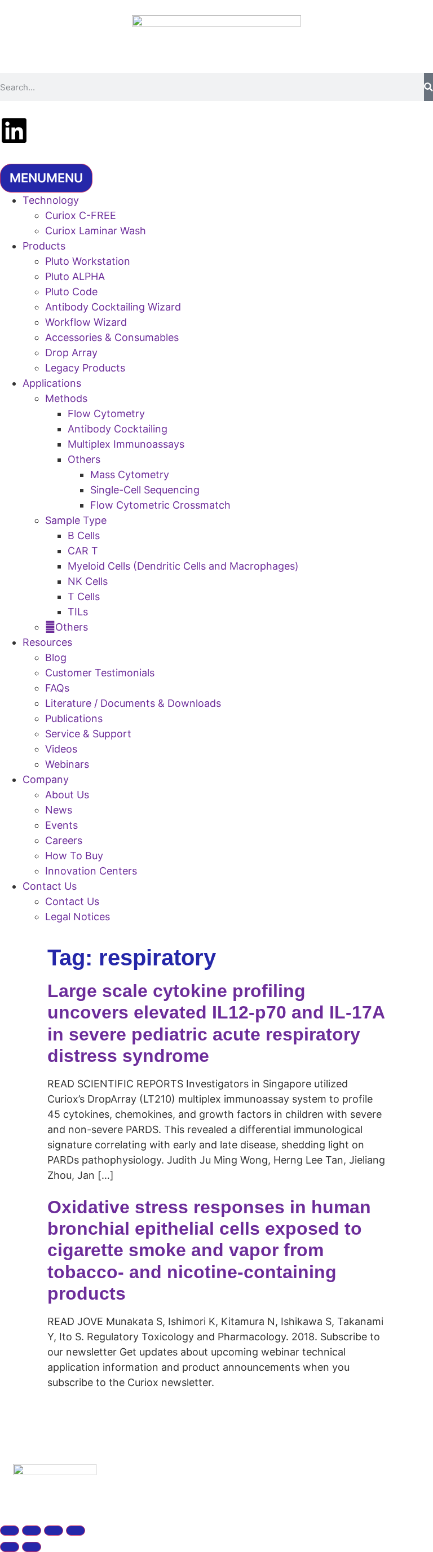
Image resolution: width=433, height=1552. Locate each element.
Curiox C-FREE (80, 215)
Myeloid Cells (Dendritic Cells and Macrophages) (183, 566)
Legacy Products (85, 368)
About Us (67, 795)
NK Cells (88, 581)
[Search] (428, 87)
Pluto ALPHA (75, 276)
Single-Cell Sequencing (145, 490)
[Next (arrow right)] (31, 1547)
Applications (52, 383)
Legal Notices (77, 917)
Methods (66, 398)
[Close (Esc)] (75, 1530)
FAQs (57, 688)
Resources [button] (47, 642)
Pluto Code (71, 292)
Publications (74, 718)
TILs (78, 612)
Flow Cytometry (106, 413)
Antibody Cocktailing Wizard (113, 307)
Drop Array (71, 353)
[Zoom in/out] (9, 1530)
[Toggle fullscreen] (31, 1530)
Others (84, 459)
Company (46, 779)
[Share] (53, 1530)
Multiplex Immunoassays (126, 444)
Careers (63, 840)
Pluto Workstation (87, 261)
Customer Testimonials (99, 673)
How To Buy (74, 856)
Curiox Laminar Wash (95, 231)
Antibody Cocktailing (117, 429)
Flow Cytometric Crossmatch (160, 505)
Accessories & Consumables (112, 337)
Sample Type (76, 520)
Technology (51, 200)
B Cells (84, 535)
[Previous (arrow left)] (9, 1547)
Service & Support (88, 734)
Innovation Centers (91, 871)
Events (61, 825)
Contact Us (50, 886)
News (58, 810)
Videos (61, 749)
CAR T (83, 551)
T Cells (84, 596)
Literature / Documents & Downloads (133, 703)
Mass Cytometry (129, 474)
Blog (56, 657)
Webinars (67, 764)
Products (44, 246)
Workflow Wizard (86, 322)
